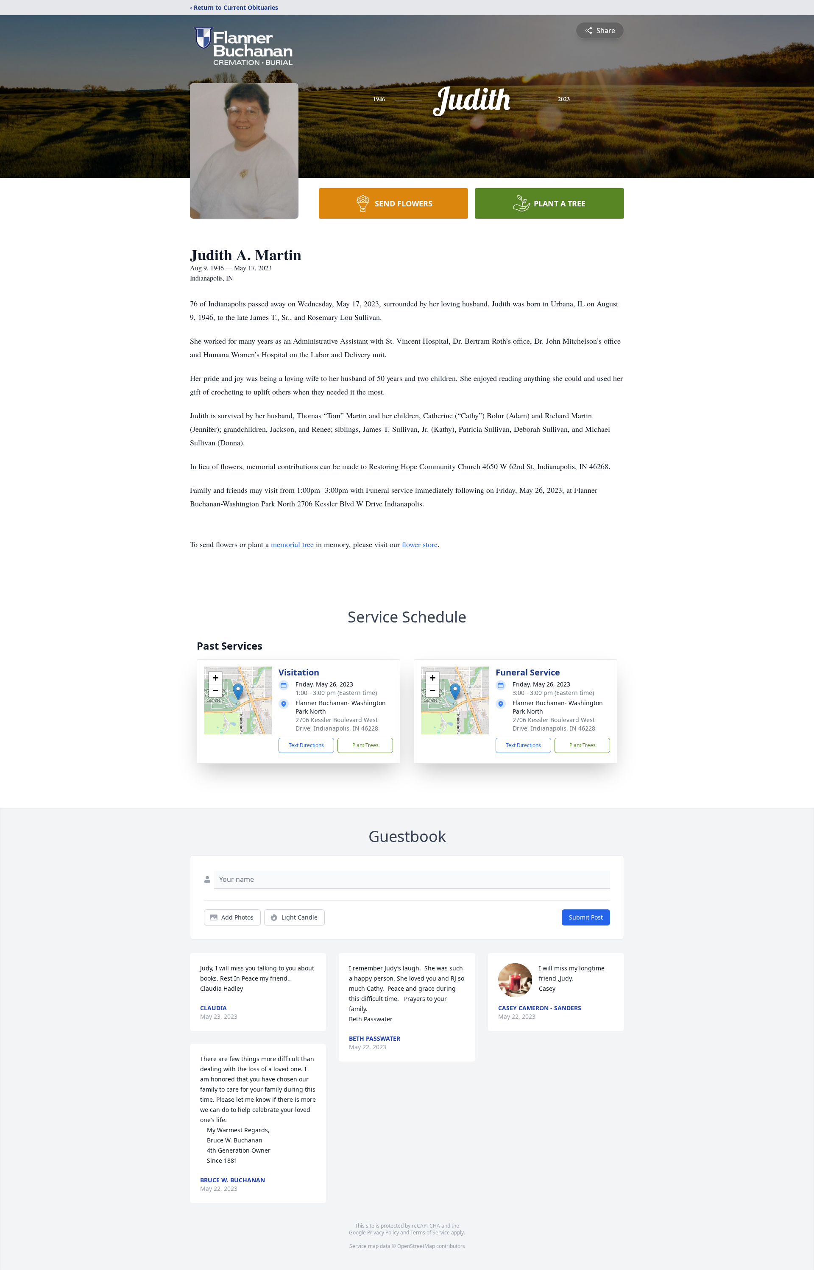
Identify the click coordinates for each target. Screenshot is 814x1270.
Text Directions (306, 745)
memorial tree (292, 544)
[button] (238, 691)
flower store (420, 544)
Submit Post (586, 917)
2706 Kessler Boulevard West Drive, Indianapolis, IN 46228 (336, 724)
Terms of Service (430, 1232)
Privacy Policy (383, 1232)
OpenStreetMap (416, 1246)
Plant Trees (365, 745)
